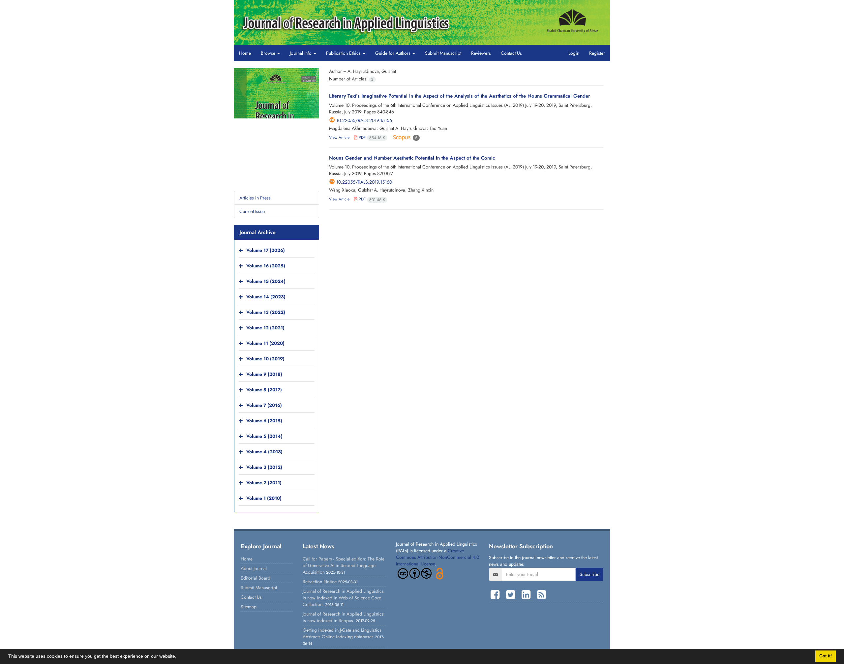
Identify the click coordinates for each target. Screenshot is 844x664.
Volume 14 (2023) (266, 296)
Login (573, 53)
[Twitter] (512, 595)
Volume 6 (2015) (264, 420)
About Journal (254, 568)
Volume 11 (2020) (265, 343)
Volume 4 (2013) (264, 451)
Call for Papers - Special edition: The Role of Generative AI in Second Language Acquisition (343, 565)
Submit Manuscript (443, 53)
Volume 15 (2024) (266, 281)
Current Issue (252, 211)
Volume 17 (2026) (265, 250)
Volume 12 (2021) (265, 327)
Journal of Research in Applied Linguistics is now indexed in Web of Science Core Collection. (343, 598)
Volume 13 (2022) (265, 312)
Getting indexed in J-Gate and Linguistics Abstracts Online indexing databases (342, 633)
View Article (339, 137)
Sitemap (248, 606)
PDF (371, 137)
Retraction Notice (320, 581)
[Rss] (541, 595)
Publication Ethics (344, 53)
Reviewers (481, 53)
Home (245, 53)
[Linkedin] (527, 595)
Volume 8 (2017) (264, 389)
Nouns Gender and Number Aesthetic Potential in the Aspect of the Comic (412, 158)
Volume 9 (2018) (264, 374)
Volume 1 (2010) (264, 498)
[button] (179, 657)
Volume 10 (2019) (265, 358)
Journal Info (301, 53)
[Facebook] (496, 595)
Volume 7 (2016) (264, 405)
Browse (269, 53)
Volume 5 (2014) (264, 436)
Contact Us (511, 53)
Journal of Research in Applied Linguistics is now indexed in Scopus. (343, 617)
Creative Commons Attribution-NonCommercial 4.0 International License (437, 557)
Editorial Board (255, 578)
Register (597, 53)
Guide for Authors (393, 53)
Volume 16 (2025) (265, 265)
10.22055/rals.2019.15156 (364, 120)
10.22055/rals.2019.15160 (364, 182)
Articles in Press (255, 198)
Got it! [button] (825, 656)
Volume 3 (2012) (264, 467)
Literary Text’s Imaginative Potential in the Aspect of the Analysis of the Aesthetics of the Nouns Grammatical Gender (459, 96)
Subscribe (589, 574)
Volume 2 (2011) (264, 482)
